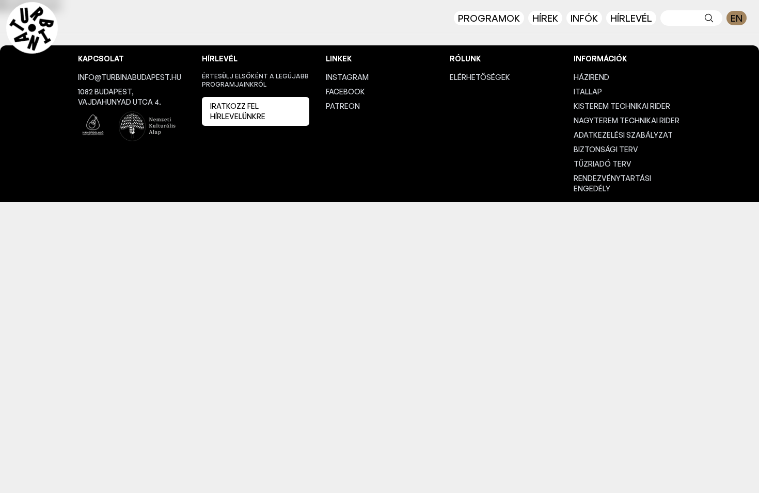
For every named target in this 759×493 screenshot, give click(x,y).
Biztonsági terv (606, 149)
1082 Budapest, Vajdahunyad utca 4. (119, 96)
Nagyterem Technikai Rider (626, 120)
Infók (584, 18)
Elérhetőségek (480, 77)
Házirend (591, 77)
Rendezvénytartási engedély (612, 183)
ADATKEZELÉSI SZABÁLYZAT (623, 134)
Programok (489, 18)
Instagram (347, 77)
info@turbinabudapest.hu (129, 77)
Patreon (343, 106)
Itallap (588, 91)
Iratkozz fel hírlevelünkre (237, 111)
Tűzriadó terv (602, 163)
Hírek (545, 18)
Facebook (345, 91)
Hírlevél (631, 18)
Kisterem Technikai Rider (622, 106)
